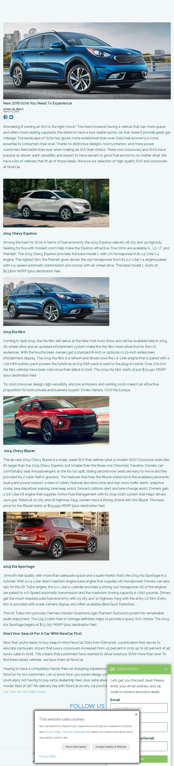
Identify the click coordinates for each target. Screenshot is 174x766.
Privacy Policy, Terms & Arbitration (65, 731)
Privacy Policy (47, 756)
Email (115, 700)
